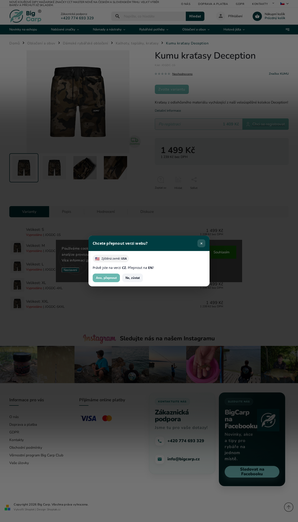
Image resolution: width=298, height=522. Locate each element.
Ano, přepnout (106, 278)
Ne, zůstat (132, 278)
